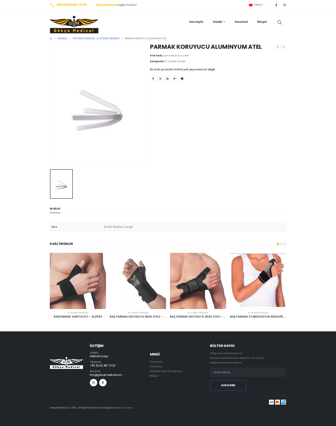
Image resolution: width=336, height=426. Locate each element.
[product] (78, 281)
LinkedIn (167, 78)
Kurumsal (241, 22)
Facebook (153, 78)
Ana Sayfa (196, 22)
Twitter (160, 78)
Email (182, 78)
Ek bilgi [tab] (55, 208)
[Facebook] (276, 5)
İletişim (262, 22)
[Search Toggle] (279, 22)
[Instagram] (284, 5)
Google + (175, 78)
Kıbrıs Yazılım (125, 407)
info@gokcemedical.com (106, 375)
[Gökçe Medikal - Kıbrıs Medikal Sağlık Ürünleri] (74, 24)
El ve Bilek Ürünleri (175, 61)
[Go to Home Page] (51, 38)
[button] (278, 244)
